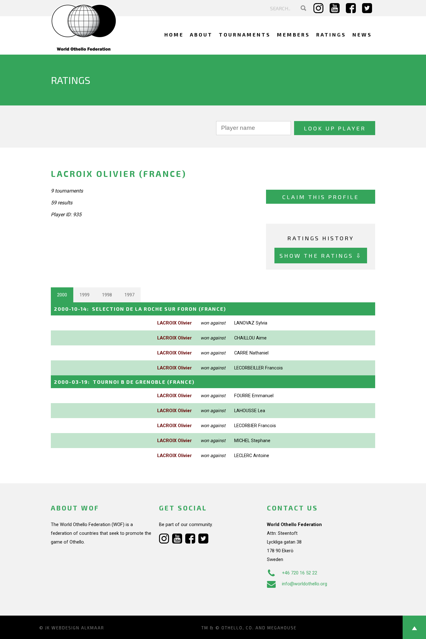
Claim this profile (320, 196)
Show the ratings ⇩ (320, 255)
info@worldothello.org (304, 584)
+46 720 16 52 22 (299, 573)
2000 (62, 295)
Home (174, 34)
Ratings (331, 34)
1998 (107, 295)
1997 (129, 295)
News (362, 34)
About (201, 34)
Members (293, 34)
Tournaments (245, 34)
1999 (85, 295)
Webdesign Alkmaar (77, 627)
